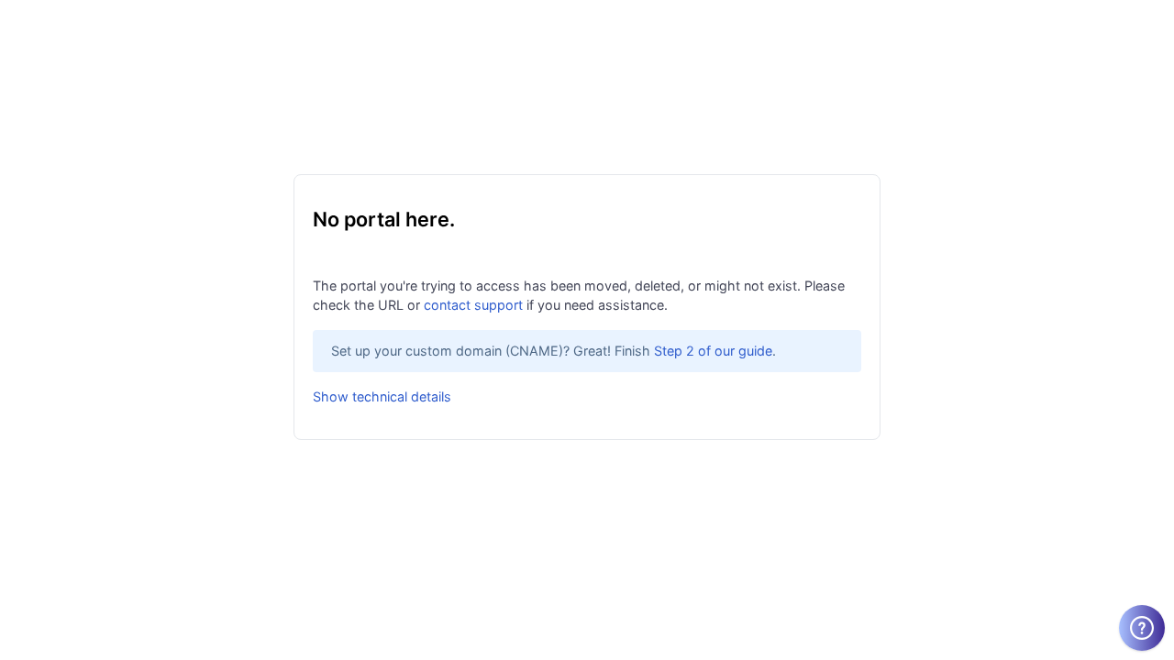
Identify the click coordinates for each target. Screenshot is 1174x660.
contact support (473, 305)
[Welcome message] (1142, 628)
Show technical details (382, 396)
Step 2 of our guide (713, 350)
